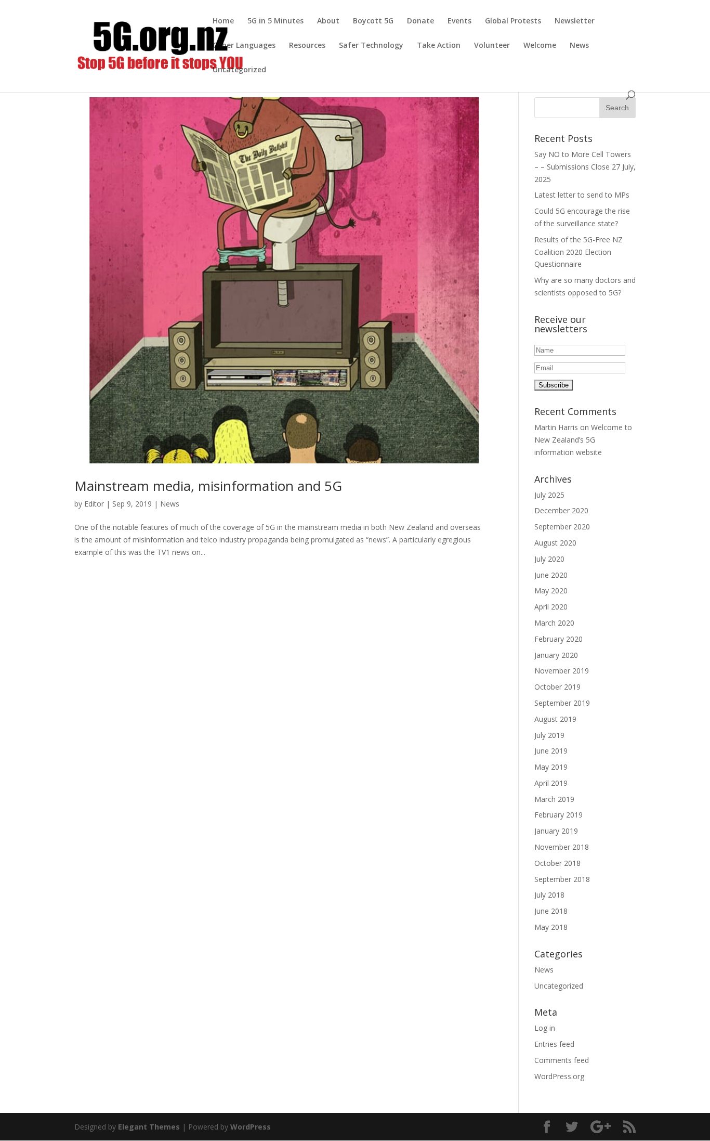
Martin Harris (556, 427)
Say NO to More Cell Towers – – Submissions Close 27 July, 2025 (585, 166)
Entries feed (554, 1044)
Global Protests (513, 21)
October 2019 (557, 687)
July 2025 (549, 495)
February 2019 (558, 815)
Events (459, 21)
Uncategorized (239, 70)
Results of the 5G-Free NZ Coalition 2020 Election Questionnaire (578, 252)
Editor (94, 504)
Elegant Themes (149, 1127)
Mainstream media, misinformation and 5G (208, 485)
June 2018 (551, 911)
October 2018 (557, 863)
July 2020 (549, 559)
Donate (420, 21)
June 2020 (551, 575)
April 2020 (551, 607)
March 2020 (554, 623)
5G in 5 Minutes (275, 21)
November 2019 (561, 671)
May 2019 (551, 767)
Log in (544, 1028)
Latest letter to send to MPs (581, 195)
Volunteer (492, 46)
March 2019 (554, 799)
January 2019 (556, 831)
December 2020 (561, 510)
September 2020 (562, 526)
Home (223, 21)
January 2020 (556, 655)
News (579, 46)
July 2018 (549, 895)
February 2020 (558, 639)
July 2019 (549, 735)
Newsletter (575, 21)
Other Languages (244, 46)
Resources (307, 46)
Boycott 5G (373, 21)
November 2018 (561, 847)
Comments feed (561, 1060)
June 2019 (551, 751)
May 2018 (551, 927)
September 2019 (562, 703)
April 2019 (551, 783)
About (328, 21)
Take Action (439, 46)
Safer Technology (371, 46)
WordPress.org (559, 1076)
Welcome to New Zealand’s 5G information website (583, 439)
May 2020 (551, 590)
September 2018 (562, 879)
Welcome (539, 46)
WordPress (250, 1127)
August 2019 (555, 719)
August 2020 (555, 543)
